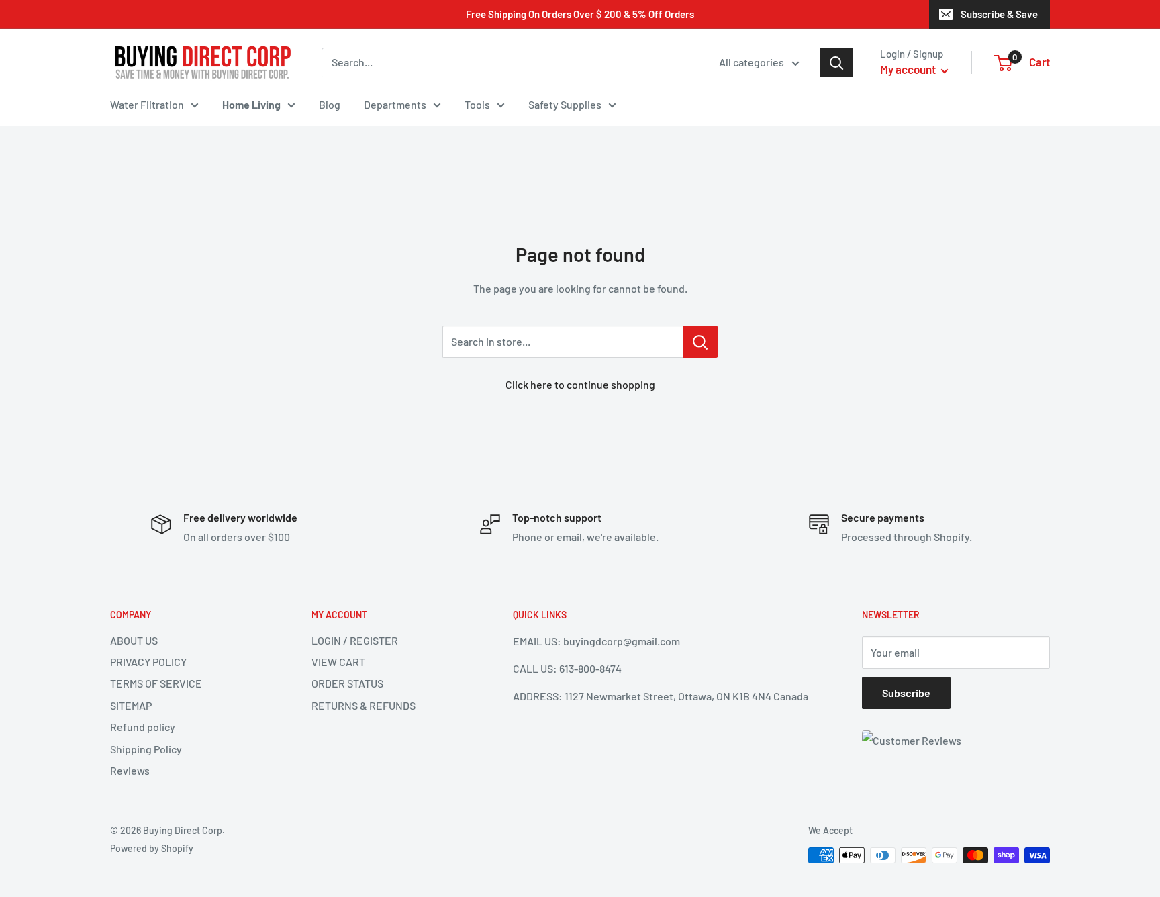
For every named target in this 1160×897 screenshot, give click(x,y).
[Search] (836, 62)
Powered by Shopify (151, 848)
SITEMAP (131, 705)
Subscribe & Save (999, 14)
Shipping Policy (146, 749)
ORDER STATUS (347, 683)
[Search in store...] (700, 342)
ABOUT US (134, 640)
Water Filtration (147, 104)
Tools (477, 104)
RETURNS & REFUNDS (363, 705)
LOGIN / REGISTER (354, 640)
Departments (395, 104)
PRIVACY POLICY (148, 661)
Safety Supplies (564, 104)
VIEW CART (338, 661)
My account (909, 69)
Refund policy (142, 726)
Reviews (130, 770)
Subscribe (906, 692)
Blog (329, 104)
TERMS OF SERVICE (156, 683)
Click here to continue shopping (580, 384)
